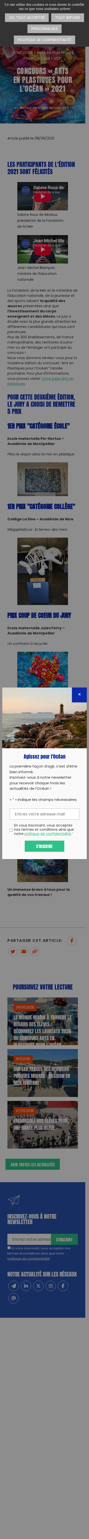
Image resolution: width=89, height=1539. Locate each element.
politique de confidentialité (47, 834)
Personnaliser (44, 29)
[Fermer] (79, 695)
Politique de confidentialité (44, 40)
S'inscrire (44, 846)
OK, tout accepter (27, 18)
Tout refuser (67, 18)
